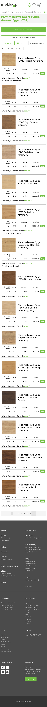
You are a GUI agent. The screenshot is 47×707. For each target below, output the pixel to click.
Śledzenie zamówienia (8, 603)
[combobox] (37, 43)
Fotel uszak (5, 540)
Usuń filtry (5, 48)
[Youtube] (7, 672)
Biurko (3, 530)
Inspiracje (28, 621)
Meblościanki (30, 530)
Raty (26, 614)
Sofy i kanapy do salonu (33, 547)
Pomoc (27, 612)
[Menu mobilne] (44, 5)
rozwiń (27, 78)
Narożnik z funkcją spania (33, 538)
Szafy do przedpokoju (32, 580)
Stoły (27, 559)
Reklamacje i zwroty (31, 607)
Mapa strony (5, 649)
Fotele (3, 535)
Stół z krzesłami (30, 566)
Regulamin (28, 603)
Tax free (27, 624)
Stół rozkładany (30, 563)
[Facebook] (3, 667)
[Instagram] (7, 667)
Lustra (3, 583)
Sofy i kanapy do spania (33, 549)
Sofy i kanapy (30, 545)
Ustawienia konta (7, 607)
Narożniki (29, 535)
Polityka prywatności (31, 605)
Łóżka (3, 571)
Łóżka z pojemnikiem (8, 576)
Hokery (4, 547)
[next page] (33, 513)
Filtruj (8, 43)
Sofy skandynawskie (32, 552)
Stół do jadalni (30, 561)
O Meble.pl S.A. (6, 642)
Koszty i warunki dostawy (33, 610)
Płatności (28, 617)
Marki (3, 646)
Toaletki (28, 587)
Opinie (3, 644)
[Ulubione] (34, 5)
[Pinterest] (3, 672)
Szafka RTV (29, 570)
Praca (3, 639)
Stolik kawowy (30, 568)
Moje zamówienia (7, 605)
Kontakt (3, 635)
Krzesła (4, 557)
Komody (4, 552)
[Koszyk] (39, 5)
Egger (16, 48)
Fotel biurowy (5, 538)
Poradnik (27, 619)
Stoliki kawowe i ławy (9, 566)
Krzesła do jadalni (6, 559)
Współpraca (5, 637)
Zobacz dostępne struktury (23, 38)
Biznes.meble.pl (6, 651)
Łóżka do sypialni (6, 573)
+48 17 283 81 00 (33, 635)
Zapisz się (30, 679)
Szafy (27, 577)
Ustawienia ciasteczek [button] (8, 610)
